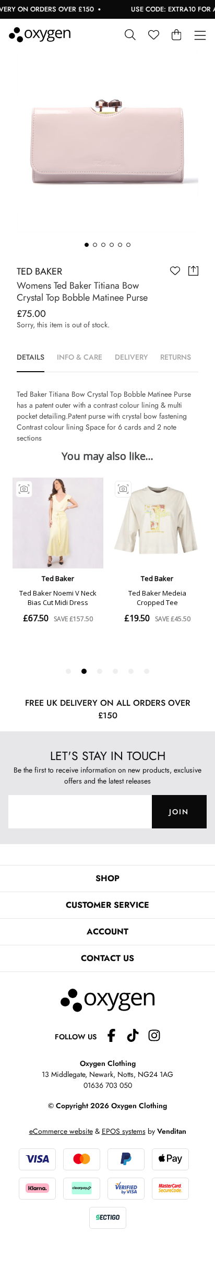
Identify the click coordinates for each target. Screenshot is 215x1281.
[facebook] (115, 1037)
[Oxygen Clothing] (39, 34)
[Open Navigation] (200, 35)
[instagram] (154, 1037)
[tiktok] (137, 1037)
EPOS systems (124, 1131)
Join (179, 811)
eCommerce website (61, 1131)
